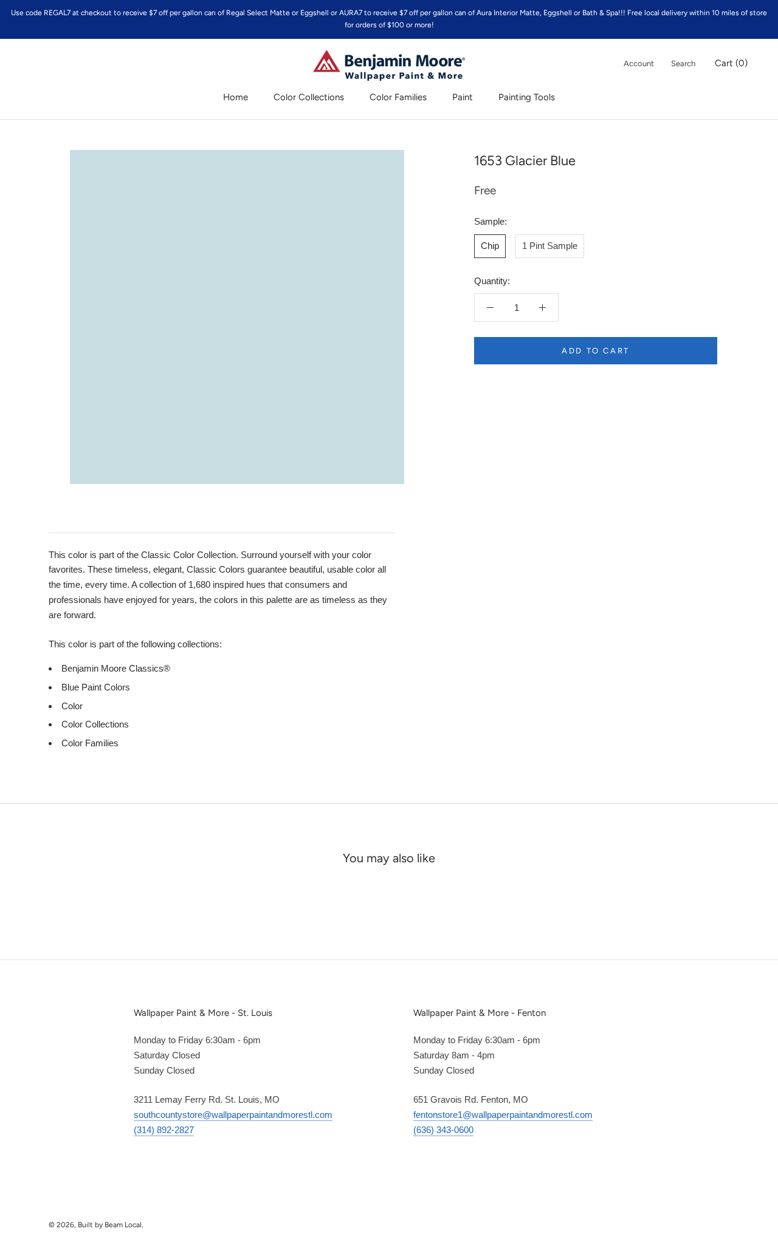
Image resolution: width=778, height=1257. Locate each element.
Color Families (398, 97)
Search (683, 63)
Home (235, 97)
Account (639, 63)
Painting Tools (526, 97)
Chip (490, 245)
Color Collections (309, 97)
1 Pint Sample (549, 245)
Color (72, 706)
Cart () (731, 63)
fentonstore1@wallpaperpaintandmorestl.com (503, 1114)
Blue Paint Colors (95, 687)
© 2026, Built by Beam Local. (96, 1225)
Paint (462, 97)
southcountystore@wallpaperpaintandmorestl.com (233, 1114)
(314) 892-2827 (164, 1130)
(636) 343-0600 (443, 1130)
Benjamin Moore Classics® (115, 668)
